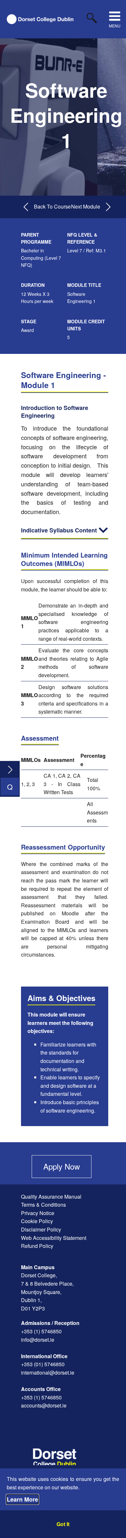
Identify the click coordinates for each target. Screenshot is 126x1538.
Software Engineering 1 (66, 115)
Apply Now (61, 1166)
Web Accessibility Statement (53, 1237)
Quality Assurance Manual (51, 1196)
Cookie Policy (37, 1221)
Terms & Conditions (43, 1204)
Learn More (22, 1499)
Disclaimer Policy (41, 1229)
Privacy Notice (37, 1213)
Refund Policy (37, 1246)
